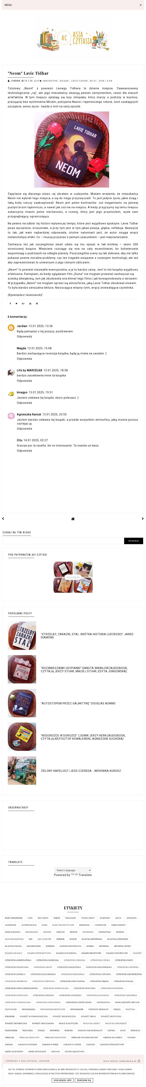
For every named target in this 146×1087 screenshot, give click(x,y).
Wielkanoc (70, 918)
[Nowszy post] (3, 518)
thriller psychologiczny (84, 1037)
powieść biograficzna (64, 1016)
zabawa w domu (50, 1044)
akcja (118, 918)
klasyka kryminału (92, 939)
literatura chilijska (74, 960)
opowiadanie (76, 1009)
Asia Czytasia (29, 1061)
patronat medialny (99, 1009)
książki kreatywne (91, 953)
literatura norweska (44, 981)
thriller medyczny (29, 1037)
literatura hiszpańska (69, 967)
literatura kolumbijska (43, 974)
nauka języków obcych (127, 1002)
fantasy (120, 932)
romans (69, 1030)
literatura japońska (128, 967)
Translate (85, 874)
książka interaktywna (39, 953)
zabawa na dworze (27, 1044)
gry (31, 939)
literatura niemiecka (16, 981)
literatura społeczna (16, 995)
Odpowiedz (24, 336)
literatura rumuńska (112, 988)
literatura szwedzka (70, 995)
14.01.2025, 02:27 (36, 440)
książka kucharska (66, 953)
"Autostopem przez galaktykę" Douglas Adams (78, 703)
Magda (21, 348)
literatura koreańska (72, 974)
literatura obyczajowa (72, 981)
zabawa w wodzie (72, 1044)
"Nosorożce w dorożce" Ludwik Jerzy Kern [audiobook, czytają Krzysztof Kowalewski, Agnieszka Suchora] (83, 737)
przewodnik (11, 1030)
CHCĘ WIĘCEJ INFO (62, 1080)
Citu (19, 440)
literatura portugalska (56, 988)
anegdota (131, 918)
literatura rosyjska (84, 988)
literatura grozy (43, 967)
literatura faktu (124, 960)
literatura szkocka (43, 995)
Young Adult (87, 918)
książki (65, 81)
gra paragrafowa (14, 939)
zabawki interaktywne (112, 1044)
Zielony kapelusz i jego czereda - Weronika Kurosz (81, 770)
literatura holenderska (99, 967)
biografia (84, 925)
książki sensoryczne (117, 953)
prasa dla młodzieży (116, 1023)
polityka (130, 1009)
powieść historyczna (16, 1023)
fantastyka (51, 81)
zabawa (9, 1044)
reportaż (55, 1030)
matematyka (103, 1002)
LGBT (30, 918)
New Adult (43, 918)
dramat (47, 932)
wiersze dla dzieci (112, 1037)
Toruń (56, 918)
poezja (117, 1009)
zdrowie (55, 1052)
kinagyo (22, 392)
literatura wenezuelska (18, 1002)
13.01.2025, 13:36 (41, 326)
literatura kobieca (15, 974)
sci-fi (93, 81)
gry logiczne (44, 939)
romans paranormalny (90, 1030)
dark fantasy (118, 925)
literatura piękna (99, 981)
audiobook (10, 925)
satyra (111, 1030)
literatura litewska (100, 974)
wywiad (131, 1037)
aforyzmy (105, 918)
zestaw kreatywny (74, 1052)
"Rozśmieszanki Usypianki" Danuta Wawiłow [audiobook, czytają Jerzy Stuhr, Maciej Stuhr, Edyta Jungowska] (84, 670)
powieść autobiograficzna (34, 1016)
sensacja (135, 1030)
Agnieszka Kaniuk (29, 414)
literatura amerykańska (18, 960)
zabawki (90, 1044)
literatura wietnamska (48, 1002)
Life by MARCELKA (29, 370)
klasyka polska (13, 946)
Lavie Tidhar (79, 81)
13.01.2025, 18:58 (56, 370)
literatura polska (123, 981)
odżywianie (11, 1009)
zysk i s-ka (106, 81)
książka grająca (13, 953)
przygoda (27, 1030)
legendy (137, 953)
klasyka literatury (117, 939)
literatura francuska (17, 967)
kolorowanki (34, 946)
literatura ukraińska (125, 995)
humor (73, 939)
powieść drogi (88, 1016)
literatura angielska (47, 960)
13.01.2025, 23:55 (54, 414)
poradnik (10, 1016)
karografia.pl (128, 1061)
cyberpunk (100, 925)
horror (60, 939)
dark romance (12, 932)
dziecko (60, 932)
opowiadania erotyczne (52, 1009)
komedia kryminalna (70, 946)
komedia (50, 946)
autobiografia (29, 925)
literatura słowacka (97, 995)
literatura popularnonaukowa (21, 988)
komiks (90, 946)
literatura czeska (100, 960)
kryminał (104, 946)
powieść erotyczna (111, 1016)
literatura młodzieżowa (129, 974)
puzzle (41, 1030)
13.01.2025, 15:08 (39, 348)
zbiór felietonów (14, 1052)
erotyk (73, 932)
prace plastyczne (68, 1023)
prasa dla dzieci (91, 1023)
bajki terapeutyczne (63, 925)
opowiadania (28, 1009)
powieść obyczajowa (43, 1023)
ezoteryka (88, 932)
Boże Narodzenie (13, 918)
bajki (44, 925)
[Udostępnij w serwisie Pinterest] (37, 304)
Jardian (22, 326)
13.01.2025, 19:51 (41, 392)
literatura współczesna (79, 1002)
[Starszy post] (143, 518)
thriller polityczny (55, 1037)
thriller (9, 1037)
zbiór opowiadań (37, 1052)
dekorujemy (31, 932)
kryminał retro (122, 946)
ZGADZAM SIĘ (84, 1080)
